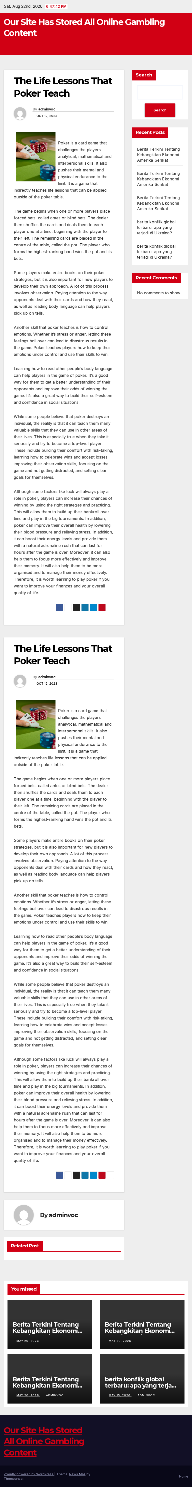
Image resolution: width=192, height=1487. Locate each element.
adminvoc (46, 109)
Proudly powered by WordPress (29, 1474)
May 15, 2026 (120, 1395)
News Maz (77, 1474)
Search (144, 75)
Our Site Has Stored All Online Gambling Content (44, 1441)
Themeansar (14, 1479)
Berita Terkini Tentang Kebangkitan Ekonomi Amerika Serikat (158, 155)
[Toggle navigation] (183, 46)
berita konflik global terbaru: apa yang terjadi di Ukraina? (156, 227)
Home (183, 1476)
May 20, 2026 (28, 1341)
